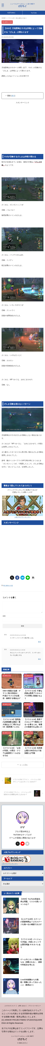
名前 (4, 616)
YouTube (34, 13)
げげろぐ (22, 6)
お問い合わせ (22, 1006)
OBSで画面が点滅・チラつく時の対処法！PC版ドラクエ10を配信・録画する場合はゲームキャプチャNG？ (12, 696)
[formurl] (27, 844)
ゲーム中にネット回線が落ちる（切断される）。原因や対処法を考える (31, 962)
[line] (28, 578)
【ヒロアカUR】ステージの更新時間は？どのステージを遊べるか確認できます (31, 921)
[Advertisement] (22, 129)
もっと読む (24, 765)
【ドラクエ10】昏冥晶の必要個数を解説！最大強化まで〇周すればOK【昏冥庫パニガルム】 (12, 724)
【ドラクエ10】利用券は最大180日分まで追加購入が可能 (33, 750)
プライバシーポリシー (34, 1006)
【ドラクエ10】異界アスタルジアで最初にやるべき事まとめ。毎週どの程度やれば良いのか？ (33, 724)
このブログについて (9, 1006)
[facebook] (17, 578)
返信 (39, 641)
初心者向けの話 (8, 585)
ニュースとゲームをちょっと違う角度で (22, 1036)
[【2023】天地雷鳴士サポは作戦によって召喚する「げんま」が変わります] (22, 578)
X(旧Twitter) (11, 13)
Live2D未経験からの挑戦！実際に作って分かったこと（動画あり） (31, 982)
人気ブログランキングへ (22, 517)
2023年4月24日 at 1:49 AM (17, 650)
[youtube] (22, 844)
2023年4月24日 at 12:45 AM (18, 635)
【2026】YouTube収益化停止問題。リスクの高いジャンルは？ (31, 901)
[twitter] (12, 578)
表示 (13, 96)
